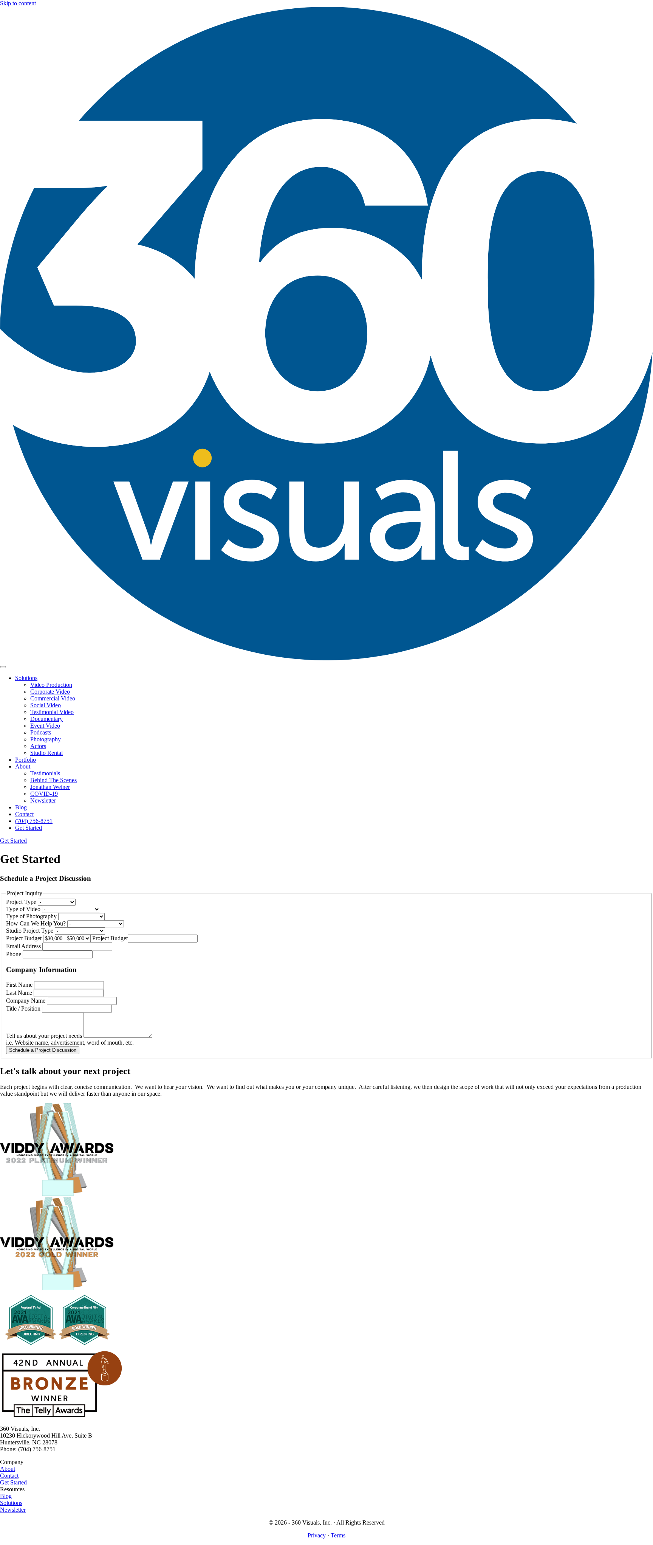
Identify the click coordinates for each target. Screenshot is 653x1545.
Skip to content (18, 3)
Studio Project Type (30, 930)
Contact (9, 1475)
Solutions (11, 1503)
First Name (20, 984)
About (7, 1469)
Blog (6, 1496)
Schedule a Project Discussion (42, 1050)
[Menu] (3, 667)
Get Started (13, 1482)
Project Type (22, 902)
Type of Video (24, 909)
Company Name (26, 1000)
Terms (338, 1535)
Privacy (317, 1535)
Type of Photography (32, 916)
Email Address (24, 946)
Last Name (20, 992)
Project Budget (24, 938)
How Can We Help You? (36, 923)
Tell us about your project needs (45, 1036)
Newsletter (13, 1509)
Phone (14, 954)
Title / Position (24, 1008)
